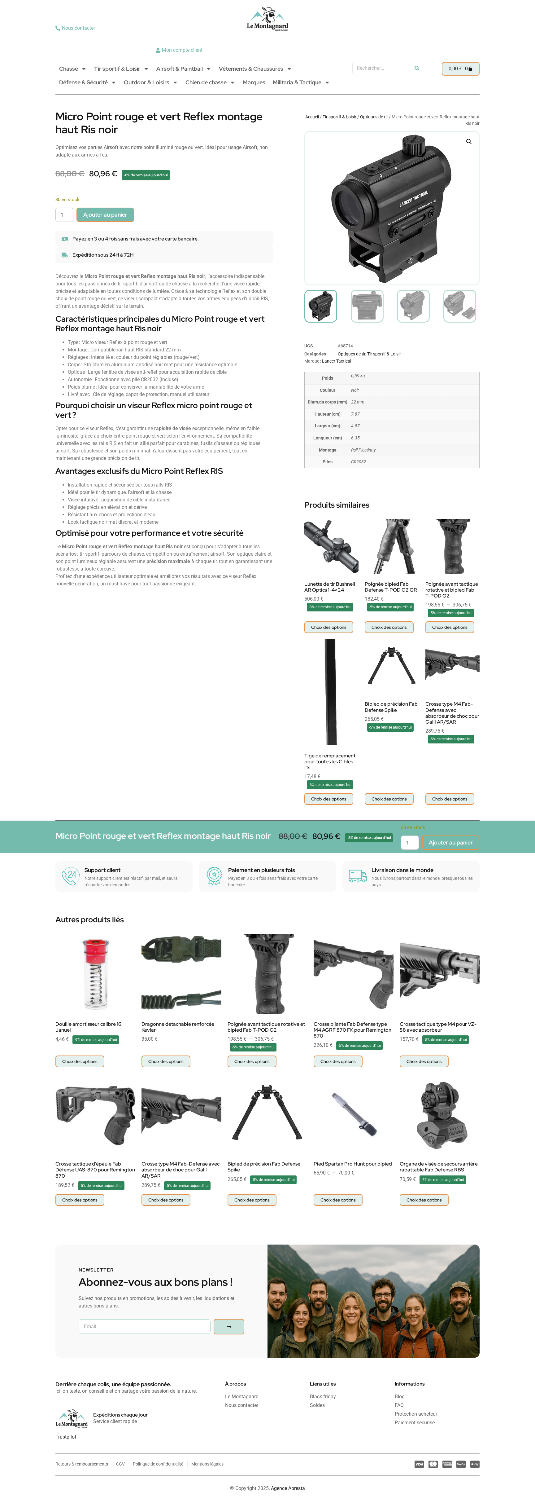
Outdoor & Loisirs (146, 82)
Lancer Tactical (336, 361)
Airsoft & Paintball (179, 68)
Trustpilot (65, 1437)
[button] (469, 141)
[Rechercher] (417, 68)
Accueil (312, 116)
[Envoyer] (229, 1326)
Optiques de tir (374, 116)
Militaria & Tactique (297, 82)
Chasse (68, 68)
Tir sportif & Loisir (117, 68)
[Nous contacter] (76, 28)
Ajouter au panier (105, 214)
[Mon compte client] (179, 50)
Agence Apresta (288, 1488)
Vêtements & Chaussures (251, 68)
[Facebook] (472, 39)
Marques (254, 82)
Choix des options (328, 627)
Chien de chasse (206, 82)
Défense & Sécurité (83, 82)
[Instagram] (463, 39)
